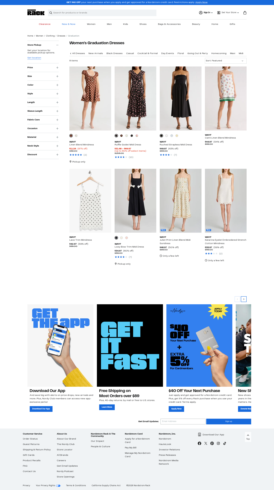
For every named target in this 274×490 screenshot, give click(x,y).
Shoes (143, 24)
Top (248, 439)
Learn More (107, 407)
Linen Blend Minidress (81, 145)
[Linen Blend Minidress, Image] (90, 98)
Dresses (61, 36)
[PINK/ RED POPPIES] (137, 136)
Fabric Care (33, 120)
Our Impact (97, 441)
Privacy (26, 486)
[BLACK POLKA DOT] (132, 136)
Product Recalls (32, 461)
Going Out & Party (197, 53)
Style (30, 94)
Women (91, 24)
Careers (61, 461)
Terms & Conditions (76, 486)
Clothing (50, 36)
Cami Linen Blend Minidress (220, 138)
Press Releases (167, 455)
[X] (205, 444)
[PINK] (126, 238)
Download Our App (41, 409)
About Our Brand (66, 439)
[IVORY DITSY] (76, 136)
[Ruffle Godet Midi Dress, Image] (135, 98)
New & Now (68, 24)
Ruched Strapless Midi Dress (176, 145)
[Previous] (71, 53)
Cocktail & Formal (147, 53)
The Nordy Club (65, 444)
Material (31, 137)
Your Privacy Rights (45, 486)
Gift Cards (29, 455)
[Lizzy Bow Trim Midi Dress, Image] (135, 201)
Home (214, 24)
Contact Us (29, 471)
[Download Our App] (60, 345)
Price (30, 68)
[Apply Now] (199, 345)
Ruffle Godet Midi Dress (128, 145)
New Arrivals (95, 53)
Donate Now (246, 409)
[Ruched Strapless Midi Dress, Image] (180, 98)
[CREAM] (121, 238)
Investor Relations (169, 450)
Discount (32, 155)
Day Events (167, 53)
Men (109, 24)
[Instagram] (218, 444)
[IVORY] (166, 136)
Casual (130, 53)
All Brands (62, 455)
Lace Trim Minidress (80, 240)
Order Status (30, 439)
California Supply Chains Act (106, 486)
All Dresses (78, 53)
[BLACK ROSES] (116, 136)
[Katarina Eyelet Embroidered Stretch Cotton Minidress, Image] (226, 201)
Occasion (32, 129)
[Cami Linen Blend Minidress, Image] (226, 98)
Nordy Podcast (65, 471)
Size (29, 76)
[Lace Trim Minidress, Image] (90, 201)
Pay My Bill (130, 448)
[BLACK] (161, 136)
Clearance (45, 24)
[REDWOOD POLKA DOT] (71, 136)
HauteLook (165, 444)
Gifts (232, 24)
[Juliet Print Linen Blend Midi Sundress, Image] (180, 201)
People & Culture (100, 447)
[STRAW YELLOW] (177, 136)
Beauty (196, 24)
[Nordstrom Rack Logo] (36, 12)
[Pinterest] (212, 444)
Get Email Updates (67, 466)
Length (31, 102)
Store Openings (65, 477)
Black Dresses (114, 53)
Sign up (228, 421)
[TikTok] (224, 444)
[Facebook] (199, 444)
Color (30, 85)
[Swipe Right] (244, 299)
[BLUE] (172, 136)
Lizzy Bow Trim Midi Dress (129, 247)
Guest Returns (31, 444)
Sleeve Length (34, 111)
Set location (34, 58)
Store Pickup (34, 45)
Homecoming (218, 53)
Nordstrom (165, 439)
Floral (181, 53)
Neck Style (33, 146)
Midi (241, 53)
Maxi (232, 53)
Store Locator (64, 450)
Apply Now (201, 2)
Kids (125, 24)
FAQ (25, 466)
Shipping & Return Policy (37, 450)
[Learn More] (130, 345)
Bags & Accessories (169, 24)
